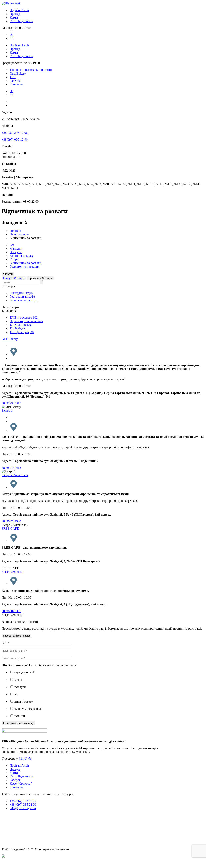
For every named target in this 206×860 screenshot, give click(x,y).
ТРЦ (13, 77)
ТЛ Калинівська (21, 324)
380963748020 (11, 521)
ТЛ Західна (17, 328)
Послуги (16, 252)
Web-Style (25, 758)
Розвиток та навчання (24, 266)
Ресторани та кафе (22, 296)
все (16, 694)
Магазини (16, 248)
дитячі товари (23, 701)
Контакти (16, 84)
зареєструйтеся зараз (16, 635)
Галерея (15, 80)
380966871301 (11, 611)
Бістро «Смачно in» (15, 475)
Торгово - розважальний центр (31, 69)
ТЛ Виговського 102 (24, 317)
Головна (15, 230)
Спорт (14, 259)
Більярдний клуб (21, 293)
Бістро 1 (7, 410)
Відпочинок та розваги (25, 263)
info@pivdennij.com (23, 808)
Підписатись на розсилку (18, 723)
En (11, 38)
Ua (11, 34)
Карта (14, 17)
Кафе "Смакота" (13, 571)
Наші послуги (19, 234)
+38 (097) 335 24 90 (23, 804)
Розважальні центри (23, 300)
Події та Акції (19, 10)
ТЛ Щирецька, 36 (22, 332)
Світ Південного (21, 21)
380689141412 (11, 467)
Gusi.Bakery (18, 73)
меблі (18, 679)
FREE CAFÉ (10, 528)
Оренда (15, 14)
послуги (20, 687)
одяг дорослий (24, 672)
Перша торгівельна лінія (26, 321)
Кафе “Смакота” (21, 783)
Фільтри (8, 273)
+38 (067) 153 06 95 (23, 801)
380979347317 (11, 403)
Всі (12, 245)
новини (19, 716)
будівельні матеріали (28, 708)
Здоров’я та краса (22, 255)
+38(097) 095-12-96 (15, 139)
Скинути (13, 278)
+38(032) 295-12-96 (15, 132)
